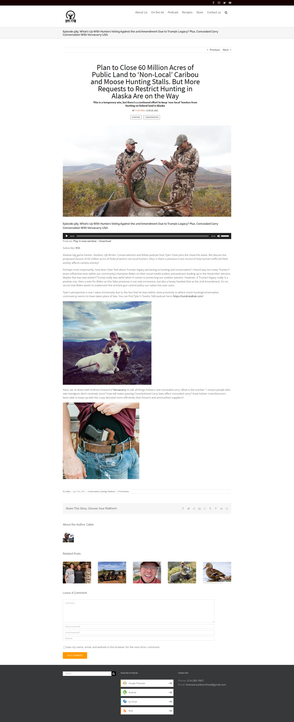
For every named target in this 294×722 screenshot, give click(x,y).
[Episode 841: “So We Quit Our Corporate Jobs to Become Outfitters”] (77, 572)
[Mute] (218, 236)
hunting (103, 491)
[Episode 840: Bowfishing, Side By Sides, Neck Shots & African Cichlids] (112, 572)
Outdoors (111, 491)
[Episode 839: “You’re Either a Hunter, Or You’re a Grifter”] (147, 572)
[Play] (66, 236)
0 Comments (123, 491)
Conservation (93, 491)
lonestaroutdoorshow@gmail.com (206, 684)
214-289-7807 (195, 680)
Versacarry (119, 389)
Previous (215, 49)
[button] (226, 12)
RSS (78, 248)
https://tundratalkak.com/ (188, 296)
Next (226, 49)
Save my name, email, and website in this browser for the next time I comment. (113, 647)
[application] (147, 236)
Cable (67, 491)
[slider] (225, 235)
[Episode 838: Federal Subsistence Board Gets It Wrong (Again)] (182, 572)
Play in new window (84, 241)
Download (105, 241)
